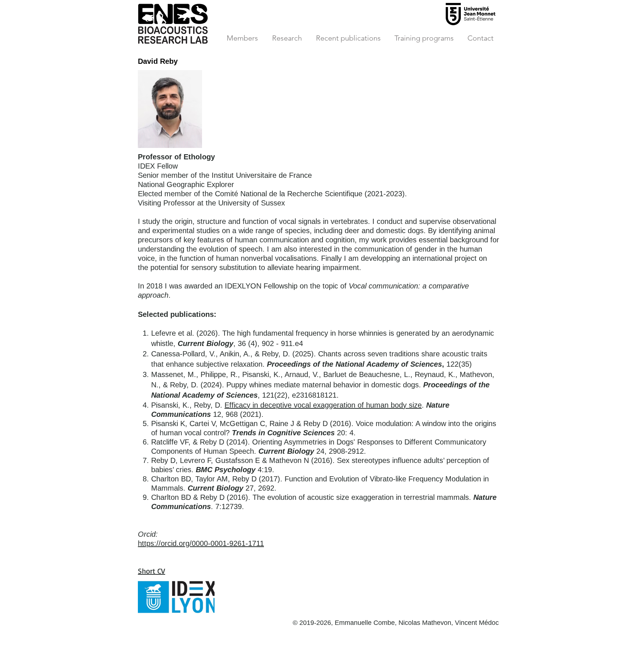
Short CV (151, 570)
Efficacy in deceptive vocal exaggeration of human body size (323, 405)
